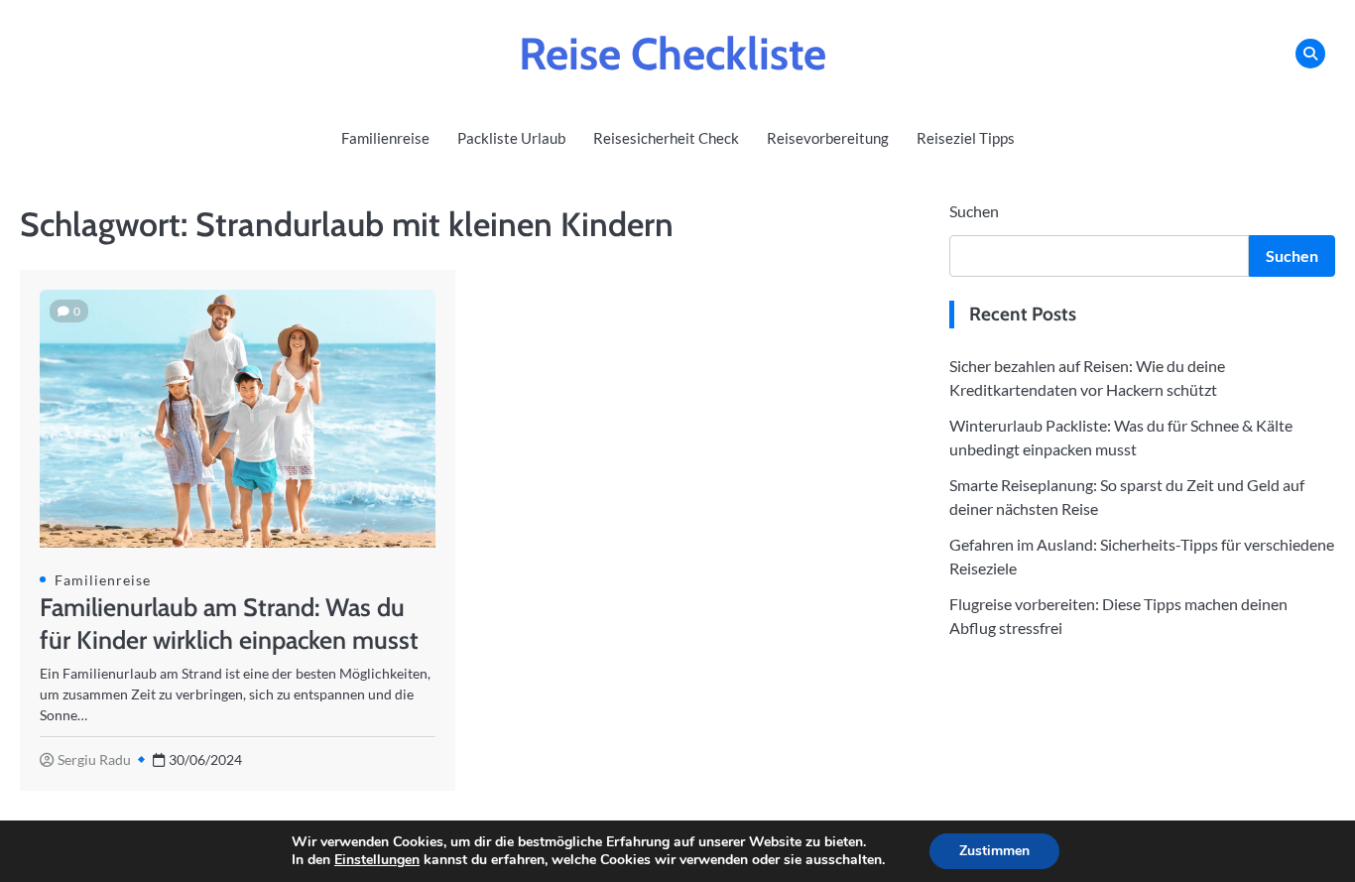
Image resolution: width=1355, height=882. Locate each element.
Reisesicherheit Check (666, 138)
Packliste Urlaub (511, 138)
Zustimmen (994, 850)
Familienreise (385, 138)
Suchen (974, 210)
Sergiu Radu (94, 759)
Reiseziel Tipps (966, 138)
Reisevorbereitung (828, 138)
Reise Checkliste (672, 53)
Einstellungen (377, 860)
